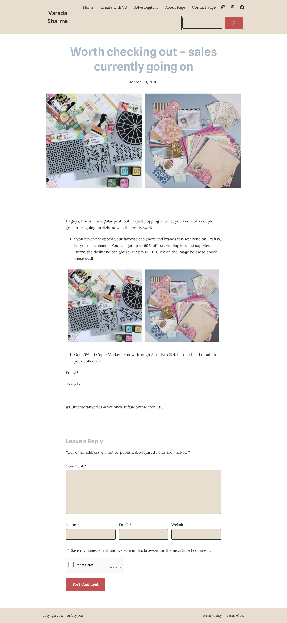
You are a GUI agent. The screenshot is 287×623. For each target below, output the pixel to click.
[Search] (234, 23)
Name (72, 524)
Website (178, 524)
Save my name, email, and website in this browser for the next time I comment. (141, 550)
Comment (76, 466)
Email (125, 524)
